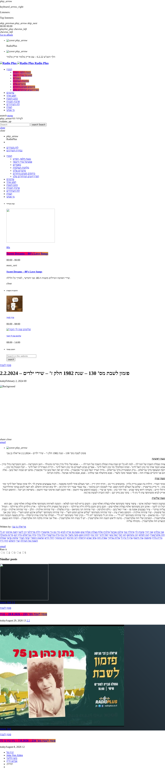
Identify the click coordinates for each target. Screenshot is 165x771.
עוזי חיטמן (138, 538)
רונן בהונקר (60, 538)
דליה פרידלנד (33, 532)
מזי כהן (63, 535)
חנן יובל (122, 535)
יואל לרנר (104, 535)
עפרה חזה (102, 538)
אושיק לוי (140, 532)
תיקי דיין (4, 541)
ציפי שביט (91, 538)
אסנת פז (76, 532)
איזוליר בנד (129, 532)
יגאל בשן (113, 535)
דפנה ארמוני (11, 532)
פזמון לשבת (5, 365)
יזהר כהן (94, 535)
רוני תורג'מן (72, 538)
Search (38, 124)
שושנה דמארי (37, 538)
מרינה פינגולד (6, 535)
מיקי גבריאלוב (29, 535)
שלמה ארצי (12, 538)
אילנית (106, 532)
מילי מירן (41, 535)
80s (8, 247)
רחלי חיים (49, 538)
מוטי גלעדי (73, 535)
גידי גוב (56, 532)
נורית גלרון (157, 538)
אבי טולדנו (159, 532)
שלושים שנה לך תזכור (13, 336)
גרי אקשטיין (47, 532)
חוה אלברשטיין (157, 535)
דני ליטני (22, 532)
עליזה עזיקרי (114, 538)
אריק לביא (66, 532)
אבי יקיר (149, 532)
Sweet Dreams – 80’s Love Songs (27, 253)
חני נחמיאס (132, 535)
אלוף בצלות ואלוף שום (91, 532)
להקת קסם (84, 535)
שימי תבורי (24, 538)
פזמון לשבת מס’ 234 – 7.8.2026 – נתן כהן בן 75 (28, 740)
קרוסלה (82, 538)
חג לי (2, 532)
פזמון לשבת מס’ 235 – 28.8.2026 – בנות (23, 614)
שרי (18, 541)
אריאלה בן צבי (19, 526)
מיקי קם (18, 535)
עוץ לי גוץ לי (127, 538)
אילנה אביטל (117, 532)
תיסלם (12, 541)
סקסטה (147, 538)
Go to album (6, 35)
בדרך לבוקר (10, 318)
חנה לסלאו (144, 535)
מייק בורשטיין (53, 535)
